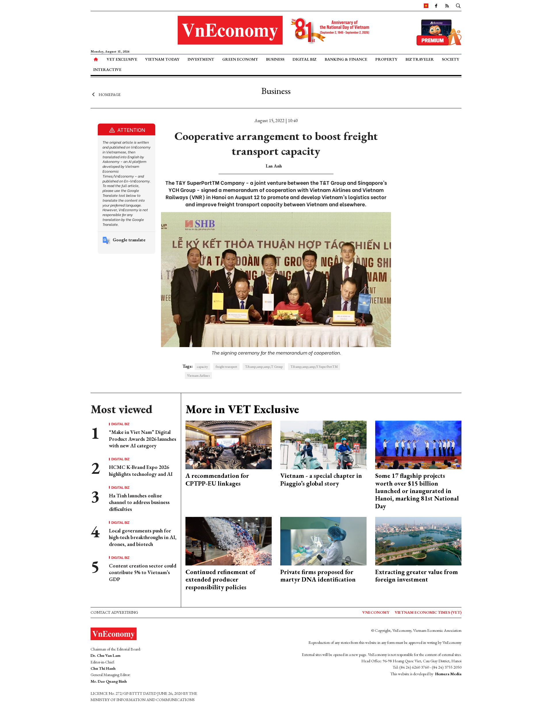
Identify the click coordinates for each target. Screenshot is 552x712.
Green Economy (240, 59)
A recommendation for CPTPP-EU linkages (217, 479)
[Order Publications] (439, 32)
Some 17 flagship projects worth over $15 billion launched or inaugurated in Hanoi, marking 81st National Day (417, 491)
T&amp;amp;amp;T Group (264, 366)
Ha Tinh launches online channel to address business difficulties (139, 502)
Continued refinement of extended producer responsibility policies (220, 579)
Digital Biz (304, 59)
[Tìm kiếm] (458, 5)
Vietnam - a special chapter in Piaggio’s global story (321, 479)
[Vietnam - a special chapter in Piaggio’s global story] (323, 444)
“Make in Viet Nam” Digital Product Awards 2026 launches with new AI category (142, 439)
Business (275, 59)
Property (386, 59)
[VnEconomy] (426, 5)
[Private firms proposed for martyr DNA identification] (323, 541)
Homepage (110, 94)
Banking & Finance (346, 59)
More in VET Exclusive (242, 409)
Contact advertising (114, 612)
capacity (202, 366)
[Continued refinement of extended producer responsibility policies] (228, 541)
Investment (200, 59)
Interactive (107, 69)
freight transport (226, 366)
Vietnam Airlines (198, 375)
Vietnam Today (162, 59)
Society (450, 59)
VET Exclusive (122, 59)
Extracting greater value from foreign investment (416, 576)
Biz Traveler (419, 59)
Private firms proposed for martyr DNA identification (318, 576)
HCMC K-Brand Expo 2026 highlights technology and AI (140, 470)
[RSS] (447, 5)
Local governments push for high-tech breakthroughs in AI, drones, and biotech (143, 537)
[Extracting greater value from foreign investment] (418, 541)
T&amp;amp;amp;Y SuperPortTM (314, 366)
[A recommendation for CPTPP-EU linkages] (228, 444)
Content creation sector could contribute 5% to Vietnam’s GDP (142, 572)
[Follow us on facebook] (436, 5)
